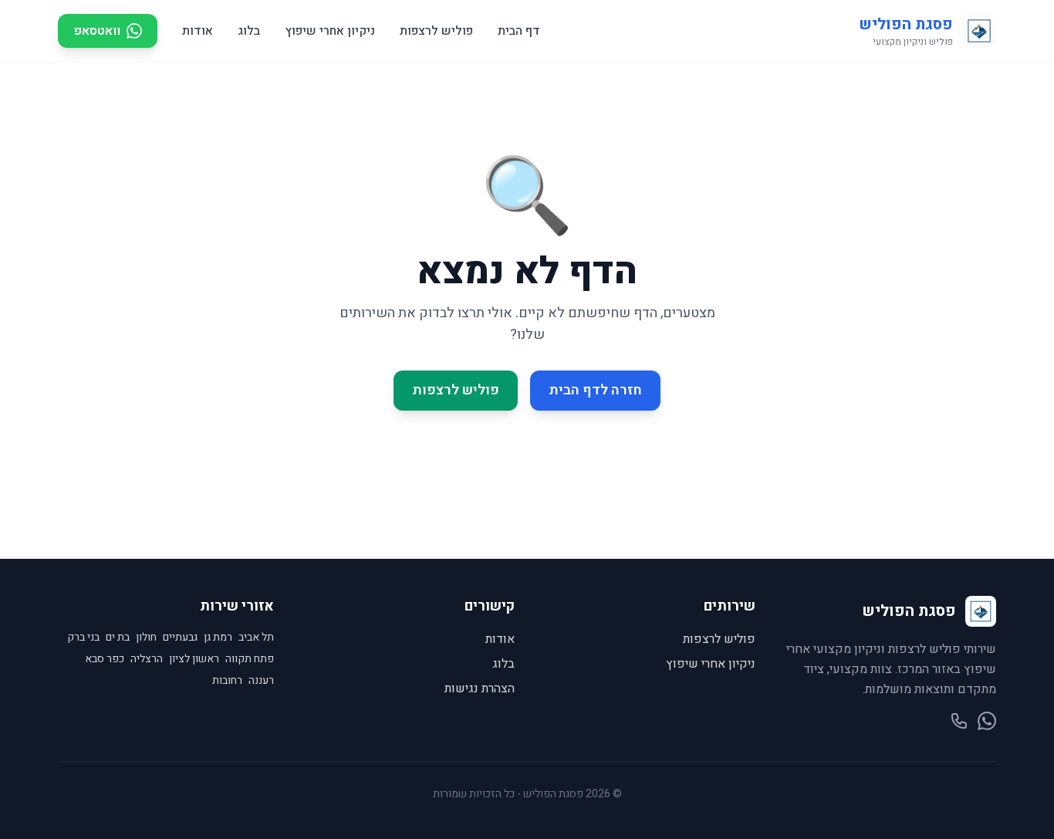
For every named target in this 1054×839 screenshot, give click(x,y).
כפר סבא (104, 659)
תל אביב (256, 637)
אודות (197, 31)
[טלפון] (959, 721)
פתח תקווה (249, 659)
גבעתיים (180, 637)
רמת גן (218, 637)
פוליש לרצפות (436, 31)
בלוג (249, 31)
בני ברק (83, 637)
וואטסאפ (96, 31)
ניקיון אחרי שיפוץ (330, 31)
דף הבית (519, 31)
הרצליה (146, 659)
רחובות (227, 680)
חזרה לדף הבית (595, 390)
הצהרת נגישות (479, 688)
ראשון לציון (194, 659)
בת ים (118, 637)
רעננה (261, 680)
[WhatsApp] (987, 721)
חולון (146, 637)
